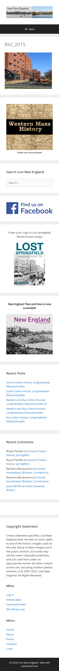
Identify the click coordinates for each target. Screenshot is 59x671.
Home (10, 629)
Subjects (11, 644)
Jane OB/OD (13, 486)
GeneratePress (29, 666)
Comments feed (16, 604)
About (10, 634)
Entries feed (13, 599)
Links (9, 648)
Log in (10, 595)
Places (10, 639)
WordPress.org (15, 609)
